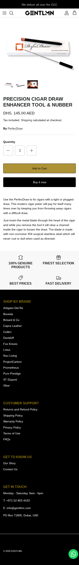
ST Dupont (10, 379)
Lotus (6, 349)
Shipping (26, 120)
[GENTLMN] (39, 13)
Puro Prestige (12, 373)
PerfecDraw (15, 128)
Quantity (9, 141)
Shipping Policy (13, 415)
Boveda (8, 314)
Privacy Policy (12, 427)
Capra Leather (12, 325)
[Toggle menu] (4, 13)
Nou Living (10, 355)
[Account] (65, 13)
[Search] (13, 13)
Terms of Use (11, 433)
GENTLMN (16, 551)
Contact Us (10, 469)
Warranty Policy (13, 421)
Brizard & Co (11, 320)
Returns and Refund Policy (20, 409)
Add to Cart (39, 168)
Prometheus (11, 367)
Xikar (6, 385)
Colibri (7, 332)
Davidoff (8, 337)
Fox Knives (10, 343)
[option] (39, 48)
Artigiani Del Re (13, 308)
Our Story (9, 463)
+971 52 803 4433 (18, 500)
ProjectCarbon (12, 361)
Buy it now (39, 182)
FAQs (6, 439)
